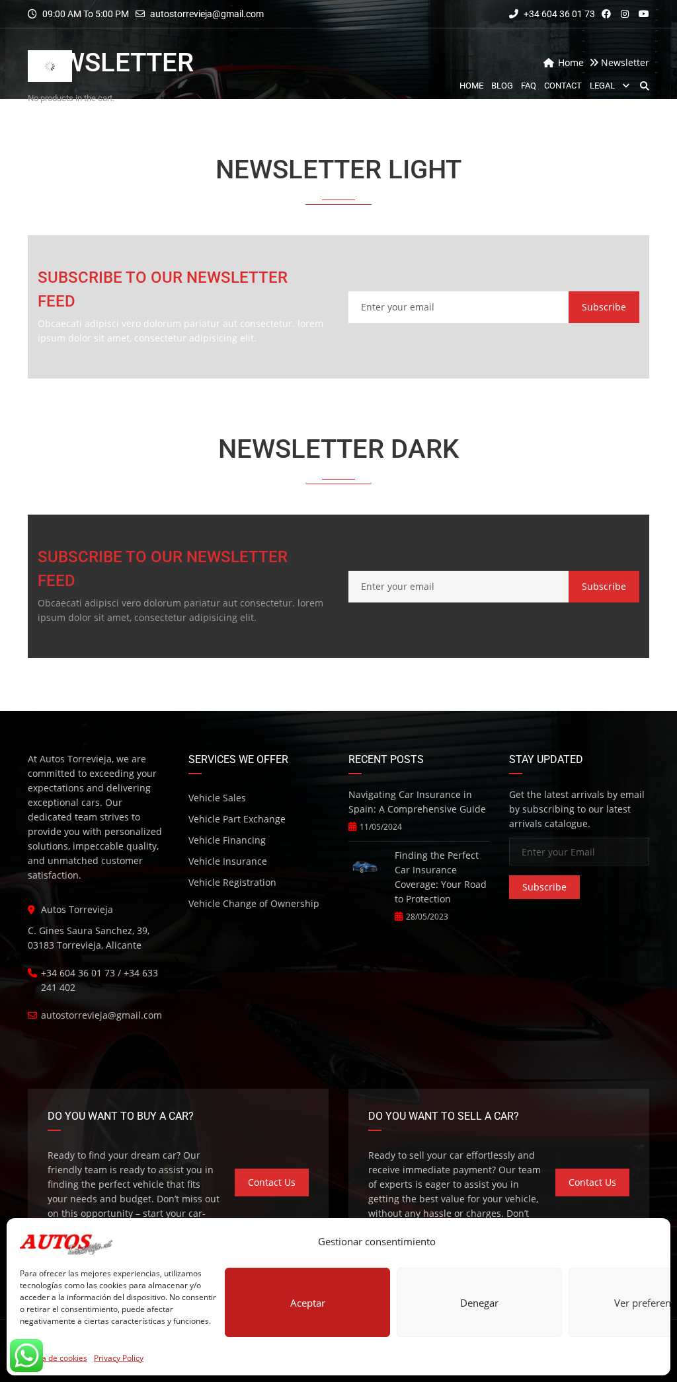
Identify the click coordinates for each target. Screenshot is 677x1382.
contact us (272, 1182)
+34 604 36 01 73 (558, 14)
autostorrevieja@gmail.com (207, 14)
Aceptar (307, 1302)
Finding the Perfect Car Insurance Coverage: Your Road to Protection (441, 877)
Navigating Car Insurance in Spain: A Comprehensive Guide (417, 801)
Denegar (479, 1302)
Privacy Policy (118, 1358)
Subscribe (604, 307)
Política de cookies (53, 1358)
